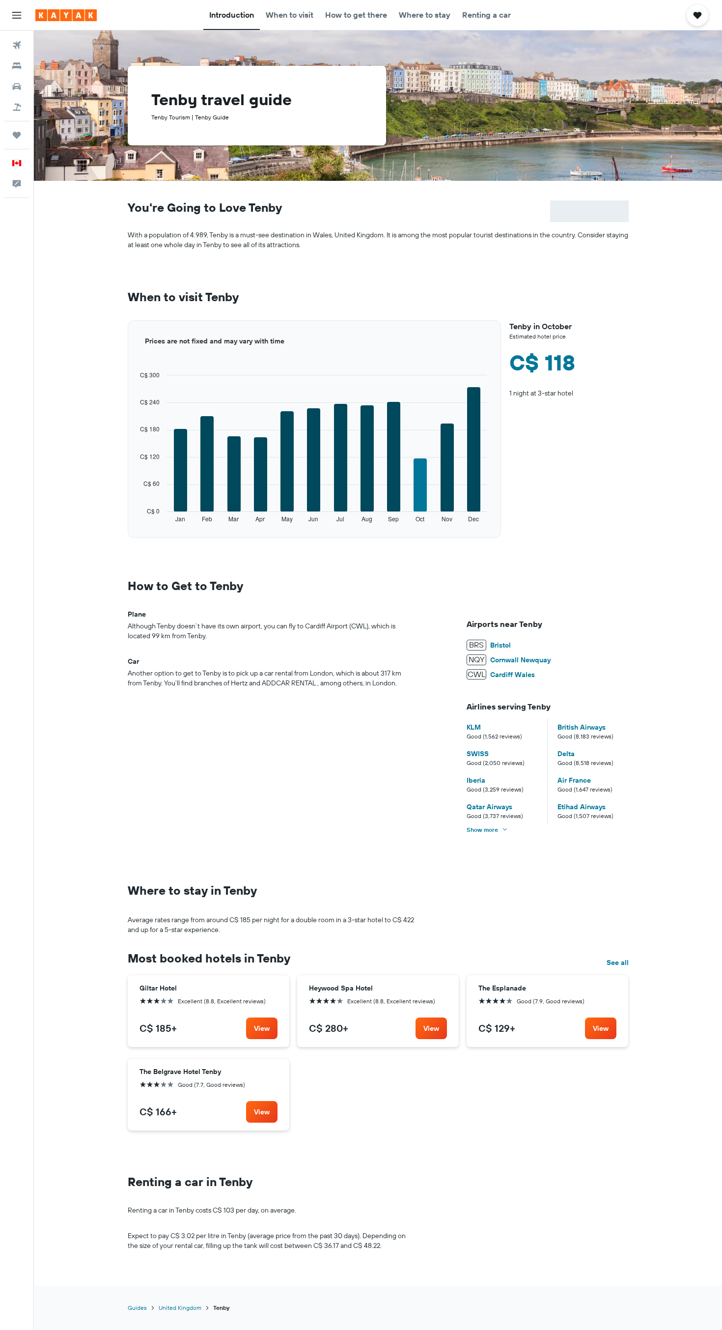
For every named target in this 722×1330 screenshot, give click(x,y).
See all (618, 962)
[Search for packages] (16, 107)
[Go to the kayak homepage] (66, 15)
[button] (17, 15)
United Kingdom (180, 1307)
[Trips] (16, 135)
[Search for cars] (16, 86)
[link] (262, 1028)
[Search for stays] (16, 66)
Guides (137, 1307)
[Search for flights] (16, 45)
